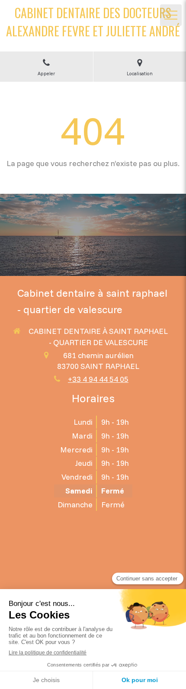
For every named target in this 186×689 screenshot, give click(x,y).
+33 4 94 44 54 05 (98, 379)
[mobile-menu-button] (171, 15)
